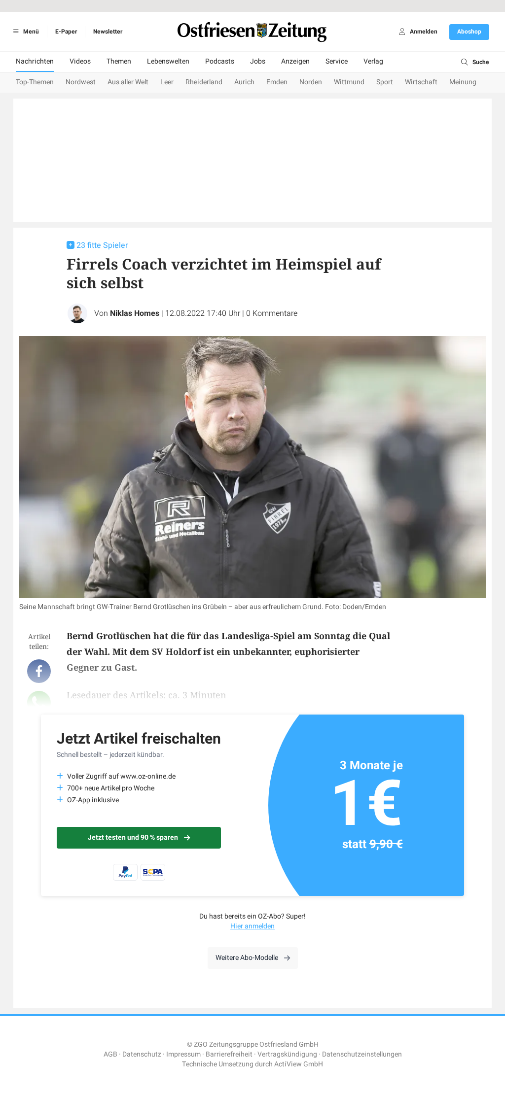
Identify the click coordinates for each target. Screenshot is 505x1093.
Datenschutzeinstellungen (362, 1054)
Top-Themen (35, 82)
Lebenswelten (168, 61)
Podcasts (219, 61)
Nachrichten (35, 61)
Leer (167, 82)
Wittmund (349, 82)
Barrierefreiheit (229, 1054)
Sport (384, 82)
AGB (110, 1054)
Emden (277, 82)
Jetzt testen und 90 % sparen (133, 837)
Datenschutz (141, 1054)
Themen (119, 61)
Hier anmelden (252, 926)
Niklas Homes (134, 313)
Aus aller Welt (128, 82)
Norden (310, 82)
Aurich (244, 82)
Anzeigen (295, 61)
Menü (30, 31)
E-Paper (66, 31)
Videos (80, 61)
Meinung (462, 82)
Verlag (373, 61)
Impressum (183, 1054)
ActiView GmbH (298, 1064)
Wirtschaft (421, 82)
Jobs (257, 61)
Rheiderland (203, 82)
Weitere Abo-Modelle (247, 958)
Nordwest (81, 82)
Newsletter (107, 31)
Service (336, 61)
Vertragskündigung (287, 1054)
